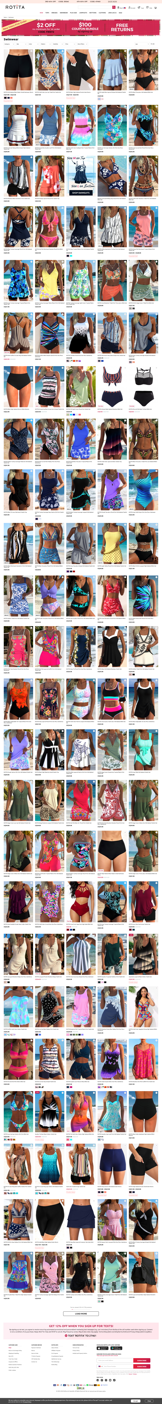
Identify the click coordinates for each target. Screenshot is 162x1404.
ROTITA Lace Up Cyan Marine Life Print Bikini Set (16, 1134)
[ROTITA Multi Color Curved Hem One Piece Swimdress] (49, 901)
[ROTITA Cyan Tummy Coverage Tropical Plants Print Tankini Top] (18, 280)
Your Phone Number (110, 1366)
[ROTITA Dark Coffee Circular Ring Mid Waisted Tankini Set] (18, 333)
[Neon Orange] (133, 362)
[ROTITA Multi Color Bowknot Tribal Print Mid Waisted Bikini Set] (143, 176)
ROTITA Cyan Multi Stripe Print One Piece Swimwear (142, 512)
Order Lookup (12, 1370)
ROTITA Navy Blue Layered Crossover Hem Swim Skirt (79, 1242)
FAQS (10, 1347)
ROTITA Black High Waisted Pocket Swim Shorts (78, 92)
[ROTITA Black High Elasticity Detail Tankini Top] (49, 749)
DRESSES (54, 13)
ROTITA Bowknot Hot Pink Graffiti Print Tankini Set (142, 1081)
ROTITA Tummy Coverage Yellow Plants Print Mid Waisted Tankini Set (49, 303)
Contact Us (34, 1361)
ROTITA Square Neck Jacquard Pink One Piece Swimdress (112, 1242)
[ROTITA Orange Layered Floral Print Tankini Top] (49, 176)
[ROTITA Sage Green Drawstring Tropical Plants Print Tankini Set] (112, 749)
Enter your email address (106, 1360)
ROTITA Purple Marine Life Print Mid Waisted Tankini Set (18, 772)
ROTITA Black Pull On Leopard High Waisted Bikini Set (142, 566)
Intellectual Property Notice (80, 1353)
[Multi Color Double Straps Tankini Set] (81, 1164)
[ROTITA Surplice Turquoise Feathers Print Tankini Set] (112, 954)
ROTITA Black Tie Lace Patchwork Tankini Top (15, 512)
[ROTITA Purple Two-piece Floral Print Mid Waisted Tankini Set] (112, 489)
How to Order (34, 1353)
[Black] (5, 98)
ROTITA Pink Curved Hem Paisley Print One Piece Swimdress (47, 462)
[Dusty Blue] (8, 1193)
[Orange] (14, 1139)
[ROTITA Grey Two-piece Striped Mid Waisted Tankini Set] (81, 543)
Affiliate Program (55, 1350)
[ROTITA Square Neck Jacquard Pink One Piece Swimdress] (112, 1219)
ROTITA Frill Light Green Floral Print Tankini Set (78, 409)
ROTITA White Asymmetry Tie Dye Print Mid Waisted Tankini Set (111, 249)
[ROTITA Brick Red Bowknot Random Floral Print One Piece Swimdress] (112, 800)
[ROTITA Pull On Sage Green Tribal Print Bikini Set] (143, 280)
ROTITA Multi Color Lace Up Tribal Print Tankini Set (48, 92)
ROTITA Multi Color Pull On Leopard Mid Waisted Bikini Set (80, 722)
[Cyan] (71, 256)
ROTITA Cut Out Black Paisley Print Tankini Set (47, 1029)
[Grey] (67, 571)
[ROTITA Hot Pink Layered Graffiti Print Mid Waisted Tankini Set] (49, 646)
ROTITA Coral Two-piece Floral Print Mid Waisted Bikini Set (111, 619)
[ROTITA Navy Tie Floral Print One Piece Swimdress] (81, 646)
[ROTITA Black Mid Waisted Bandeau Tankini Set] (112, 646)
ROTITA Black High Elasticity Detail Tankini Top (47, 772)
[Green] (99, 1301)
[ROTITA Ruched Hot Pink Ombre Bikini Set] (18, 1059)
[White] (71, 361)
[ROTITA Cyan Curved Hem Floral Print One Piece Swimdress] (143, 125)
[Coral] (77, 361)
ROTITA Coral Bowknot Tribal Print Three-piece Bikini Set (112, 303)
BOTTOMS (93, 13)
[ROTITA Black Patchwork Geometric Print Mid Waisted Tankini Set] (18, 543)
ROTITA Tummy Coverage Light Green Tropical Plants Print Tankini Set (79, 303)
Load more (81, 1313)
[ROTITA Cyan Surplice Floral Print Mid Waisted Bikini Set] (81, 595)
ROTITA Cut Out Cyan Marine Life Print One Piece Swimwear (110, 148)
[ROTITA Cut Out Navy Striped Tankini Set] (49, 1059)
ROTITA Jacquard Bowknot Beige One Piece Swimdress (18, 976)
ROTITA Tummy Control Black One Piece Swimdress (79, 1294)
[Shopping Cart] (156, 8)
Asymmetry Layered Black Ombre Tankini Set (140, 976)
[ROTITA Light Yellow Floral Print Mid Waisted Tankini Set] (112, 543)
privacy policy (102, 1391)
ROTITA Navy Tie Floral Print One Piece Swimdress (79, 669)
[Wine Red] (67, 929)
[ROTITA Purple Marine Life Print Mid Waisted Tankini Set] (18, 749)
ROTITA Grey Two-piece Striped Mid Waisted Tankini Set (80, 566)
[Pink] (11, 98)
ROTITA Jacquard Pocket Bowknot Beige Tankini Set (48, 976)
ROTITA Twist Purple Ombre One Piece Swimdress (110, 1081)
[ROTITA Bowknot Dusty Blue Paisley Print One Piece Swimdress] (112, 1006)
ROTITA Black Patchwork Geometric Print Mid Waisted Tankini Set (17, 566)
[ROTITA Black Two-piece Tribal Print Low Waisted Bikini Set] (143, 439)
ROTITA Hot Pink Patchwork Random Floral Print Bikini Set (49, 249)
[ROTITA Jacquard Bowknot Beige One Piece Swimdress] (18, 954)
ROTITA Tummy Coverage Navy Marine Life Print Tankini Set (49, 512)
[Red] (74, 571)
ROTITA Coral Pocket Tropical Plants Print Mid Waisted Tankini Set (49, 874)
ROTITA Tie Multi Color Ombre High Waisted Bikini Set (80, 1134)
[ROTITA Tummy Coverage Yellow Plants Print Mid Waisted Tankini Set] (49, 280)
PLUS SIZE (73, 13)
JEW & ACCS (112, 13)
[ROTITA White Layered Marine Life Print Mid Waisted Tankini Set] (81, 749)
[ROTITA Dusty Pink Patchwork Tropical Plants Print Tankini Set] (143, 226)
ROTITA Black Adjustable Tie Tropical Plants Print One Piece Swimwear (17, 722)
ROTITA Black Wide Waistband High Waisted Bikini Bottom (141, 1134)
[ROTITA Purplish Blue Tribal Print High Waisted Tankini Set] (18, 1272)
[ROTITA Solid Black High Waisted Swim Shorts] (49, 1219)
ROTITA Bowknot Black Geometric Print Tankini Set (17, 198)
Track (142, 8)
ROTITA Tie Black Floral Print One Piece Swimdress (79, 355)
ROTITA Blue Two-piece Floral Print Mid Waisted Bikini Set (49, 566)
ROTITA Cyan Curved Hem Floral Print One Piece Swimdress (141, 148)
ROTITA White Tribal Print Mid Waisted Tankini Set (16, 618)
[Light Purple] (82, 1035)
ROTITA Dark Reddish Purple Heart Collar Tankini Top (17, 924)
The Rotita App (55, 1361)
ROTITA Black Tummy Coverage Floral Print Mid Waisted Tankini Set (80, 874)
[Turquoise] (99, 982)
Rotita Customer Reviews (15, 1364)
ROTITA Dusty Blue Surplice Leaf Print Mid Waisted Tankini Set (48, 148)
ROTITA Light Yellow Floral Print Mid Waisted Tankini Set (112, 566)
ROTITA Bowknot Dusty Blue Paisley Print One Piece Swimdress (111, 1029)
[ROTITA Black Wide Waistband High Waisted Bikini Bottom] (143, 1111)
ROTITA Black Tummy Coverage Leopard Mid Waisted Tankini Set (79, 512)
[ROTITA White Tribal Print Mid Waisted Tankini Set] (18, 595)
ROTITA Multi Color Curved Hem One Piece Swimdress (49, 924)
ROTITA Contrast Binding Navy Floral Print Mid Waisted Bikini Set (112, 199)
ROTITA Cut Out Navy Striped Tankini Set (45, 1081)
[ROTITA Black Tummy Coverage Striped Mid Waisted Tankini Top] (143, 1219)
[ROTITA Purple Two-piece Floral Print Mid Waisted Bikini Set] (49, 595)
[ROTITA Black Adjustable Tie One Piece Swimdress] (143, 699)
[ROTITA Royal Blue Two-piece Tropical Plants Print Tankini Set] (81, 439)
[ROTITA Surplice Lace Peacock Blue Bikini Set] (81, 1059)
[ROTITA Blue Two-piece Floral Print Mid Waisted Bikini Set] (49, 543)
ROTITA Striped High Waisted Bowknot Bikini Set (110, 409)
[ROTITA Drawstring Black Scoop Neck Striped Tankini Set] (49, 386)
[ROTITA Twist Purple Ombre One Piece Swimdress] (112, 1059)
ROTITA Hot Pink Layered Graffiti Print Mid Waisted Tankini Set (48, 669)
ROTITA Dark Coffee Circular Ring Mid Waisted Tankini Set (17, 356)
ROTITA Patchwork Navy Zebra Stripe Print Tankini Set (111, 355)
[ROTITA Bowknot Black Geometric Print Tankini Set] (18, 176)
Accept (136, 1401)
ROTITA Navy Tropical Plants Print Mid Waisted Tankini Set (80, 249)
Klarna (33, 1350)
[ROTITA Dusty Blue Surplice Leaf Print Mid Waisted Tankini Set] (49, 125)
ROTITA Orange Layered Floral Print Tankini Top (47, 198)
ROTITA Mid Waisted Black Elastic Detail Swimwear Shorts (18, 92)
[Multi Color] (5, 1034)
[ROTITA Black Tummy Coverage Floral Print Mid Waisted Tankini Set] (81, 851)
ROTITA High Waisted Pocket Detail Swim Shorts (141, 1186)
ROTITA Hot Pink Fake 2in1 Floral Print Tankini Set (79, 823)
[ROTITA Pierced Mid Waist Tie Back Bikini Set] (143, 386)
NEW (41, 13)
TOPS (47, 13)
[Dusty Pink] (11, 1035)
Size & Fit (11, 1356)
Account (133, 8)
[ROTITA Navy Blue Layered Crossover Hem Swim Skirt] (81, 1219)
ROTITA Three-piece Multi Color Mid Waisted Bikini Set (112, 721)
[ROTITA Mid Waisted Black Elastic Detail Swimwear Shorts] (18, 69)
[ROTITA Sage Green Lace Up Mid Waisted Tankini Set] (18, 800)
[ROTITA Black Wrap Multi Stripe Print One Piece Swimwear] (143, 595)
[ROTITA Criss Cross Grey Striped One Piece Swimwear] (81, 954)
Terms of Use (76, 1347)
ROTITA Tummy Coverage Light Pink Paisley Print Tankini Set (49, 1295)
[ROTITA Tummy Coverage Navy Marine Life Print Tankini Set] (49, 489)
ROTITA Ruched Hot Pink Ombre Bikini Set (14, 1081)
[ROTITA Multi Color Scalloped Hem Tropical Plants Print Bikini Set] (81, 125)
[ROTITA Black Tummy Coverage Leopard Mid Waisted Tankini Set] (81, 489)
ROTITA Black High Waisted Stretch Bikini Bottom (16, 409)
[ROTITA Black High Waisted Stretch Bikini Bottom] (18, 386)
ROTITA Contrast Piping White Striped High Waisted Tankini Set (17, 148)
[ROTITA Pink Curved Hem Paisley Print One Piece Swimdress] (49, 439)
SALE (120, 13)
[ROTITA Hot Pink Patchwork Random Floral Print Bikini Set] (49, 226)
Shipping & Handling (14, 1353)
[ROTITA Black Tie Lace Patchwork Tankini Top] (18, 489)
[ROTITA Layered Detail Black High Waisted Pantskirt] (143, 1272)
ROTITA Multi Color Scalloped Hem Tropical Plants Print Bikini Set (80, 148)
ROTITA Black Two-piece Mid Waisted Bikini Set (141, 92)
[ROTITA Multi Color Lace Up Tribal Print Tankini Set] (49, 69)
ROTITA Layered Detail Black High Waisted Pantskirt (142, 1294)
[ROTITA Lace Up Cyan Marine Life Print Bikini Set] (18, 1111)
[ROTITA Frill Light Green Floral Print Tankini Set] (81, 386)
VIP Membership (35, 1359)
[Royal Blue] (102, 361)
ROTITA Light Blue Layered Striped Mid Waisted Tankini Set (112, 92)
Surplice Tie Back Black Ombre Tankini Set (45, 1134)
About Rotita (54, 1347)
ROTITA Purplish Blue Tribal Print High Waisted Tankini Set (18, 1295)
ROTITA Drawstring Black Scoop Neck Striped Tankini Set (49, 409)
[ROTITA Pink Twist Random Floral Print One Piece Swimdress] (18, 646)
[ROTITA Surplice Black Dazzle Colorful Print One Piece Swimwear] (49, 333)
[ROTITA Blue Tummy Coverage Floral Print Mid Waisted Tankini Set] (18, 226)
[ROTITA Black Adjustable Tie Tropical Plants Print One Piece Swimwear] (18, 699)
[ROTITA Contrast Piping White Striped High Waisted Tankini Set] (18, 125)
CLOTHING (102, 13)
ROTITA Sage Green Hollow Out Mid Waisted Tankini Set (143, 823)
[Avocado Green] (77, 1035)
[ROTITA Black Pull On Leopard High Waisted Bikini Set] (143, 543)
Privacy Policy (76, 1350)
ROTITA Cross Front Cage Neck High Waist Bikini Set (79, 924)
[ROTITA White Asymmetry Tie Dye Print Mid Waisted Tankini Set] (112, 226)
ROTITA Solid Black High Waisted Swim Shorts (46, 1242)
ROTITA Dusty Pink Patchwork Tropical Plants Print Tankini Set (142, 249)
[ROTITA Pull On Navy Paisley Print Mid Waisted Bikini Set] (18, 1219)
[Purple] (80, 361)
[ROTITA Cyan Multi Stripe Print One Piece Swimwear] (143, 489)
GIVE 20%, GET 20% (14, 1367)
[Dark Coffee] (43, 1087)
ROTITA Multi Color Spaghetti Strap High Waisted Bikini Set (143, 1029)
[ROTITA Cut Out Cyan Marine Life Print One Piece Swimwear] (112, 125)
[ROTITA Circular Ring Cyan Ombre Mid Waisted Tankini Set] (49, 1164)
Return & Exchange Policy (15, 1350)
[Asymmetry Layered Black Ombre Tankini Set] (143, 954)
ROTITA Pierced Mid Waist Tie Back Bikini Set (140, 409)
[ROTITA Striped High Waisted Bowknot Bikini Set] (112, 386)
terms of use (93, 1391)
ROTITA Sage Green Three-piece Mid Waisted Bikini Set (143, 873)
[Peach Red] (80, 414)
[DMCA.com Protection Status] (81, 1388)
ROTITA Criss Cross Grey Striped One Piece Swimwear (79, 976)
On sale (152, 44)
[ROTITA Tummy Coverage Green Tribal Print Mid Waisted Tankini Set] (112, 1272)
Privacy (135, 1374)
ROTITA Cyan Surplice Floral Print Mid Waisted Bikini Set (80, 618)
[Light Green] (67, 414)
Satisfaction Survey (56, 1359)
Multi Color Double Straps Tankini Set (75, 1186)
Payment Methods (36, 1347)
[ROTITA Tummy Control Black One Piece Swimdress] (81, 1272)
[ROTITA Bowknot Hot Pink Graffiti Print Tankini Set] (143, 1059)
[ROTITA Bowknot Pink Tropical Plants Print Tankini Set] (81, 1006)
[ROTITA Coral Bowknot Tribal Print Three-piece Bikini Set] (112, 280)
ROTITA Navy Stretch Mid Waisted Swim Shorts (109, 1186)
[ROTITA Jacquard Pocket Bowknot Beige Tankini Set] (49, 954)
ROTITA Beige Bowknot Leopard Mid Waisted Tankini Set (49, 823)
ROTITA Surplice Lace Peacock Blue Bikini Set (77, 1081)
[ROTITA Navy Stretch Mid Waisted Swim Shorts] (112, 1164)
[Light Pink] (102, 982)
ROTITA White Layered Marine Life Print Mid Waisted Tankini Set (79, 772)
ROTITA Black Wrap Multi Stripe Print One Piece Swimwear (141, 619)
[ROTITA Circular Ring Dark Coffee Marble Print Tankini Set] (18, 1164)
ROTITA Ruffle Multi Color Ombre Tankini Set (15, 1029)
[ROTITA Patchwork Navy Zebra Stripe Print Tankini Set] (112, 333)
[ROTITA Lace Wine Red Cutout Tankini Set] (143, 901)
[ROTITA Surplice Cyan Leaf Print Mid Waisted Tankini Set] (112, 1111)
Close (149, 1401)
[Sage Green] (130, 308)
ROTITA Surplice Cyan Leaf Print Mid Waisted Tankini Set (112, 1134)
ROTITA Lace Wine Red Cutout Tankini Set (139, 924)
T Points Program (35, 1356)
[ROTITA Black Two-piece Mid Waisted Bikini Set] (143, 69)
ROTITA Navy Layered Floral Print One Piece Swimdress (49, 721)
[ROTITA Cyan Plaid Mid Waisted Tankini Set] (143, 749)
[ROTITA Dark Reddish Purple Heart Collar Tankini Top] (18, 901)
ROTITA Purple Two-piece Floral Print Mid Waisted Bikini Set (49, 619)
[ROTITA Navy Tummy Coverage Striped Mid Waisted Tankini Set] (143, 333)
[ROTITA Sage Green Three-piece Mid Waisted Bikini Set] (143, 851)
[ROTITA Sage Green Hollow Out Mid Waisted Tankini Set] (143, 800)
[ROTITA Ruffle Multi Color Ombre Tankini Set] (18, 1006)
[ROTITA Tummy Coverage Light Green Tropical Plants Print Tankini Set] (81, 280)
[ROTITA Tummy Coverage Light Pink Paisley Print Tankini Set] (49, 1272)
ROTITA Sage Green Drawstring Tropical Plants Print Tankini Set (111, 772)
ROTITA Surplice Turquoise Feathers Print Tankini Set (111, 976)
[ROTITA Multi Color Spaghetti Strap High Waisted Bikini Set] (143, 1006)
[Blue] (71, 930)
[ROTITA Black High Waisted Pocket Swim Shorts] (81, 69)
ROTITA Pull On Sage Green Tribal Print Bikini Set (141, 303)
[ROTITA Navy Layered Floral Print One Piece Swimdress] (49, 699)
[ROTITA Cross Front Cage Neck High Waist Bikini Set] (81, 901)
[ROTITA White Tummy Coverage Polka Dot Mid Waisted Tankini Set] (18, 439)
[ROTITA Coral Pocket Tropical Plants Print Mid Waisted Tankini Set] (49, 851)
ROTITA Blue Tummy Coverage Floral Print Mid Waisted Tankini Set (18, 249)
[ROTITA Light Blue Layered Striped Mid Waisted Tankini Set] (112, 69)
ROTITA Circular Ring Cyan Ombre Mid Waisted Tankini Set (49, 1187)
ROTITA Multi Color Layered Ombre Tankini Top (110, 461)
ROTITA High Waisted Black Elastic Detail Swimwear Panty (111, 874)
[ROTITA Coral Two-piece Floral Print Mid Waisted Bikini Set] (112, 595)
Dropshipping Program (57, 1356)
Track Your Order (13, 1359)
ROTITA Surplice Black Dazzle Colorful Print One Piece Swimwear (49, 356)
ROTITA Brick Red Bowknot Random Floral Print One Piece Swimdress (111, 823)
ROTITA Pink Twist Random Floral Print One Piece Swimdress (16, 669)
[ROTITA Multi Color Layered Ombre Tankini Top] (112, 439)
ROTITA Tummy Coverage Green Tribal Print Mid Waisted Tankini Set (112, 1295)
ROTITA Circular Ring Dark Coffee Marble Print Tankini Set (17, 1187)
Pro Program (54, 1353)
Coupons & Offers (13, 1361)
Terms (130, 1374)
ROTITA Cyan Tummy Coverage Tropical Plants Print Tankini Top (17, 303)
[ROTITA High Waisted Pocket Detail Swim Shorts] (143, 1164)
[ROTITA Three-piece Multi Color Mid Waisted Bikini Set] (112, 699)
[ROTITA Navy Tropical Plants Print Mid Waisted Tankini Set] (81, 226)
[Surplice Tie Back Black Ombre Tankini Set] (49, 1111)
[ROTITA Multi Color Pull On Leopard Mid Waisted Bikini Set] (81, 699)
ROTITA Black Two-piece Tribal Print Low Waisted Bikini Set (143, 462)
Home (5, 17)
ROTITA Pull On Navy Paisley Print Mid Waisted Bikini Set (18, 1242)
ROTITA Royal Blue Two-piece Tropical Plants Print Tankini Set (79, 462)
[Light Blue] (99, 99)
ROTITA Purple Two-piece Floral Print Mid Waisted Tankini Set (112, 512)
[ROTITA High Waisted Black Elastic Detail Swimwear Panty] (112, 851)
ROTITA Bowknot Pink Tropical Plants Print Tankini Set (80, 1029)
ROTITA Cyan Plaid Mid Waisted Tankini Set (139, 772)
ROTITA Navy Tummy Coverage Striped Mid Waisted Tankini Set (142, 356)
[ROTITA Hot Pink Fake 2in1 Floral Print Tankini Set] (81, 800)
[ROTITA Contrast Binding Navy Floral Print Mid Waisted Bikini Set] (112, 176)
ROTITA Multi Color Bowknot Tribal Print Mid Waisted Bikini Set (142, 199)
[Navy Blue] (67, 1247)
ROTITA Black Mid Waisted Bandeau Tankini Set (110, 669)
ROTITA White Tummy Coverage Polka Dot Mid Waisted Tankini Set (18, 462)
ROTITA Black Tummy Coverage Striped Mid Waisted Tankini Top (142, 1242)
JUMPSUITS (83, 13)
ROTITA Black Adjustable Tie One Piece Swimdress (141, 721)
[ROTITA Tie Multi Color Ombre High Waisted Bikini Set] (81, 1111)
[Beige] (5, 982)
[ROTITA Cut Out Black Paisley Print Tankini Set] (49, 1006)
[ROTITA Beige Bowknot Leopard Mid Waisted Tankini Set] (49, 800)
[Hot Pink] (71, 1087)
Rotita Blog (54, 1364)
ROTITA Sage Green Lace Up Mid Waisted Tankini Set (17, 823)
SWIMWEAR (64, 13)
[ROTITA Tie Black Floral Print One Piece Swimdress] (81, 333)
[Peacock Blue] (133, 930)
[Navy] (8, 98)
